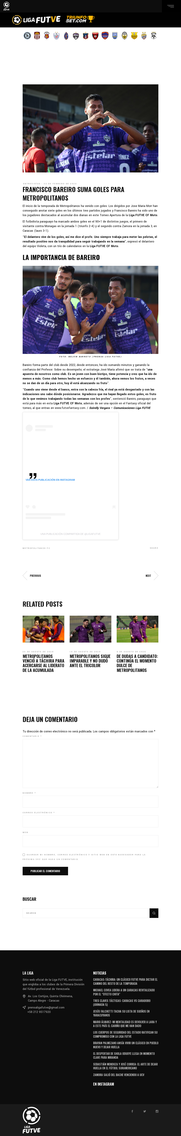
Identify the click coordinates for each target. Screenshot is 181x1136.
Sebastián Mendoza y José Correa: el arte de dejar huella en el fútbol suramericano (125, 1066)
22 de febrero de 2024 (60, 184)
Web (25, 832)
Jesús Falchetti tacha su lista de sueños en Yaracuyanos (121, 1013)
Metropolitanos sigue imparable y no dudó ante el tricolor (90, 661)
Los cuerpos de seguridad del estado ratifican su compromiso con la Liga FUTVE (125, 1034)
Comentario (32, 736)
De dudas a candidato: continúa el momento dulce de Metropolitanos (137, 663)
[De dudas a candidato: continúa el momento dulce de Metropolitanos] (137, 629)
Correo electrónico (39, 813)
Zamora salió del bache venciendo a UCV (118, 1075)
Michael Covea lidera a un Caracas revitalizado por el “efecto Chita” (124, 992)
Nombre (29, 793)
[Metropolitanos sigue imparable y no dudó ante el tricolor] (90, 629)
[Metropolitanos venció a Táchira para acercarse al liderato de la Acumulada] (43, 629)
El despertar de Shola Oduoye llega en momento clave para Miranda (124, 1055)
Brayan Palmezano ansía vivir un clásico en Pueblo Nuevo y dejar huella (125, 1045)
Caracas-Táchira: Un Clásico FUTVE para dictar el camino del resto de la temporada (125, 981)
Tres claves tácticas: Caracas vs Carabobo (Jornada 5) (121, 1003)
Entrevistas (31, 184)
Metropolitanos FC (36, 548)
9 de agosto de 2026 (131, 652)
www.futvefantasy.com (70, 408)
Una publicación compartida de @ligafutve (70, 534)
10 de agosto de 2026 (85, 652)
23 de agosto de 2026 (38, 652)
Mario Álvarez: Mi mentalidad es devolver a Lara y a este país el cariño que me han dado (125, 1024)
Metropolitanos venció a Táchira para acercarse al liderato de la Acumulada (43, 663)
